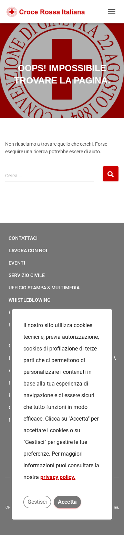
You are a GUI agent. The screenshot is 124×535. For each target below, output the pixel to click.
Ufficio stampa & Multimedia (44, 287)
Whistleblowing (30, 300)
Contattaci (23, 238)
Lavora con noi (28, 250)
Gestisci (37, 502)
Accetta (67, 502)
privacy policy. (57, 477)
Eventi (17, 263)
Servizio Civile (27, 275)
